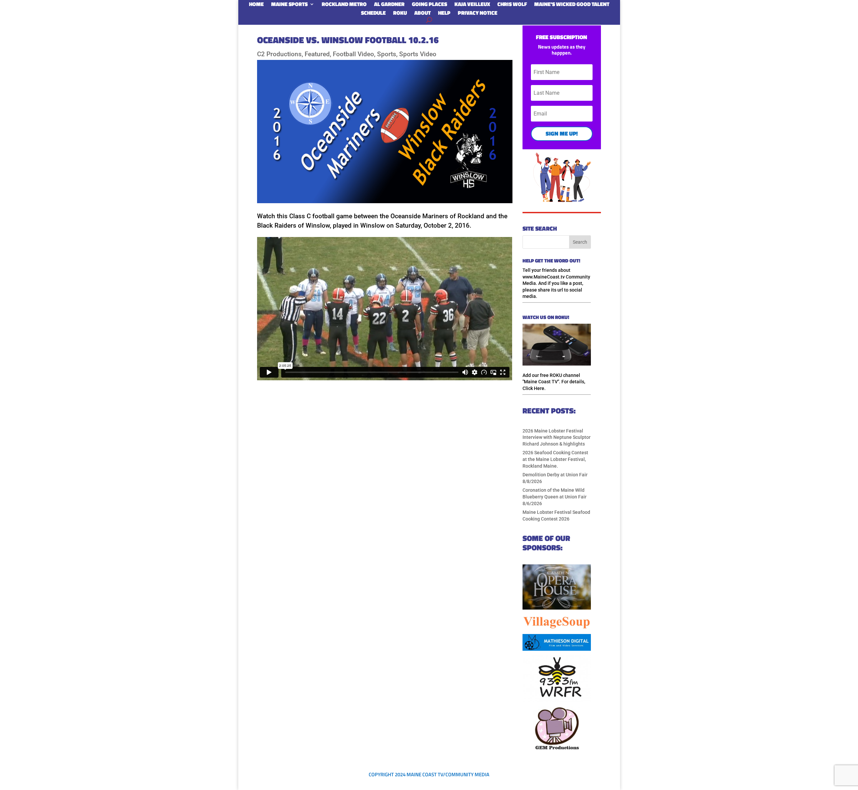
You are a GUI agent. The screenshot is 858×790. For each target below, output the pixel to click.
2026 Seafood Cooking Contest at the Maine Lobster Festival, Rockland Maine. (555, 459)
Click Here (533, 388)
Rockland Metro (344, 5)
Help (444, 14)
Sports (386, 54)
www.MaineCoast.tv (544, 277)
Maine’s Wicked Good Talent (571, 5)
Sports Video (417, 54)
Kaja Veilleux (472, 5)
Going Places (429, 5)
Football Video (353, 54)
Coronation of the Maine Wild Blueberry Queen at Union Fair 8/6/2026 (555, 496)
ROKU (400, 14)
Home (256, 5)
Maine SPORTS (289, 5)
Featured (317, 54)
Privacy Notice (477, 14)
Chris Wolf (512, 5)
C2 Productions (279, 54)
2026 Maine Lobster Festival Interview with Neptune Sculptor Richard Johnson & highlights (557, 437)
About (422, 14)
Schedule (373, 14)
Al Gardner (389, 5)
